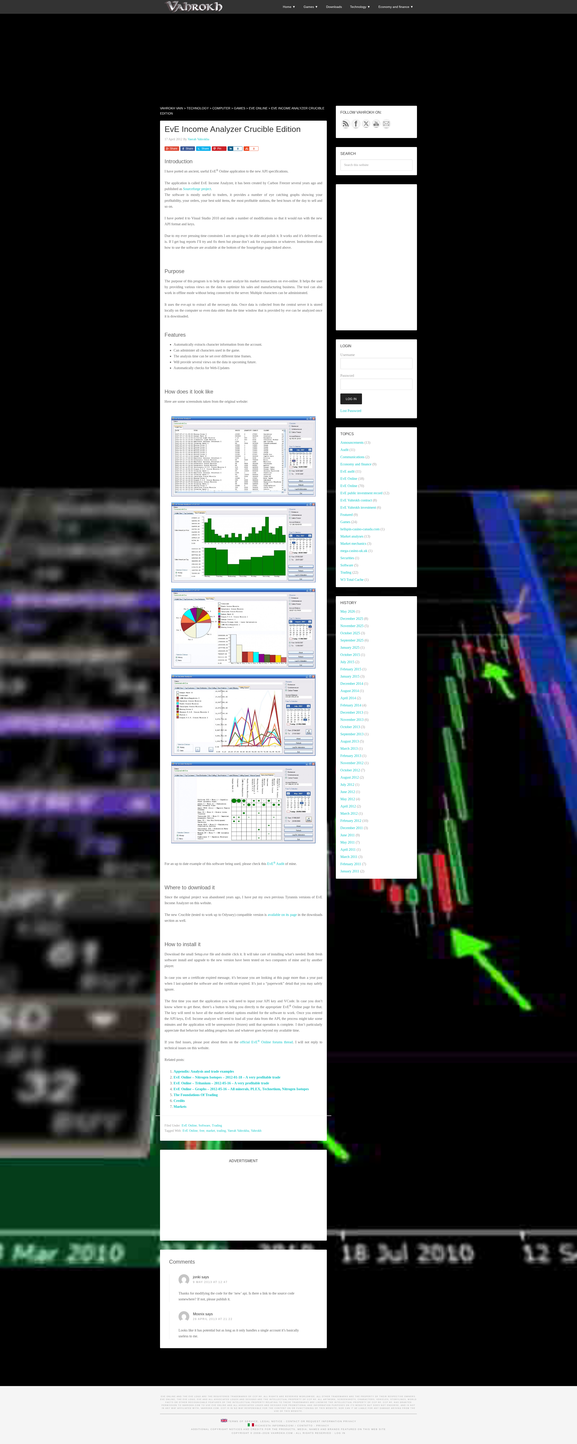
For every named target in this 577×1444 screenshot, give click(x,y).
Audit (344, 450)
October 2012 (350, 770)
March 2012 (349, 813)
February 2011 (350, 864)
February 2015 (350, 669)
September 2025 (352, 640)
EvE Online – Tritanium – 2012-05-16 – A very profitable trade (221, 1083)
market (210, 1130)
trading (221, 1130)
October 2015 (350, 655)
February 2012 (350, 821)
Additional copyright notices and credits (227, 1429)
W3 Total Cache (352, 580)
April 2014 (348, 698)
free (201, 1130)
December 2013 (351, 712)
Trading (217, 1125)
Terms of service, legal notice (255, 1421)
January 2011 (349, 871)
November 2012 (352, 763)
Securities (347, 558)
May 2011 (347, 842)
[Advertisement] (288, 45)
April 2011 (348, 849)
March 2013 (349, 748)
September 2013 (352, 734)
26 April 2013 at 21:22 (213, 1319)
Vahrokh (256, 1130)
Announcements (352, 442)
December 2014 (351, 683)
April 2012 (348, 806)
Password (347, 375)
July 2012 (347, 784)
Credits (179, 1101)
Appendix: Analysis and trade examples (204, 1071)
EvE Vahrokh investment (358, 507)
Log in (340, 1433)
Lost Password (350, 411)
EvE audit (347, 471)
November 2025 (352, 626)
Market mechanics (353, 543)
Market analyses (351, 536)
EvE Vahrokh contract (356, 500)
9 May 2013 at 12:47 (210, 1282)
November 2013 (352, 720)
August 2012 (349, 777)
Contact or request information (314, 1421)
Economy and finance (355, 464)
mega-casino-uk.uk (353, 551)
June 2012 (347, 792)
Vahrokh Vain (194, 7)
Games (345, 522)
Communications (352, 457)
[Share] (230, 148)
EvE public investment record (361, 493)
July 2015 (347, 662)
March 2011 (348, 857)
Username (347, 355)
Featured (346, 515)
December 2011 (351, 828)
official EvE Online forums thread (266, 1042)
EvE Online (189, 1125)
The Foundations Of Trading (196, 1095)
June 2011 (347, 835)
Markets (180, 1106)
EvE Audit (275, 864)
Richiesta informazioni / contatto (284, 1425)
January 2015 (349, 676)
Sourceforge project (197, 189)
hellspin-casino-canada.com (360, 529)
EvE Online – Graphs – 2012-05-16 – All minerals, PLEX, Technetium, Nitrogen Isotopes (241, 1089)
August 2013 (349, 741)
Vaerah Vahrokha (238, 1130)
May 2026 (347, 611)
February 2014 (350, 705)
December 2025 (351, 619)
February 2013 (350, 756)
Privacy (349, 1421)
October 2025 (350, 633)
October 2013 (350, 727)
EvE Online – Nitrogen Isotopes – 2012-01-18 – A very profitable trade (227, 1077)
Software (204, 1125)
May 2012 (347, 799)
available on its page (282, 915)
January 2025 (349, 647)
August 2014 (349, 691)
